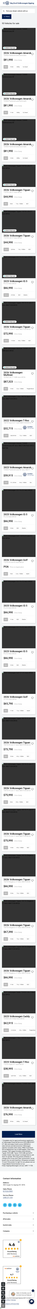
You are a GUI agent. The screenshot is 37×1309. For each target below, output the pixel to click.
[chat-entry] (31, 1301)
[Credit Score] (3, 1284)
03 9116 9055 (8, 1191)
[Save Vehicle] (32, 54)
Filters (8, 16)
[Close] (3, 1306)
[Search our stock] (3, 1293)
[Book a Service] (3, 1297)
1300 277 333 (8, 1197)
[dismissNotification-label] (33, 1290)
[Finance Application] (3, 1288)
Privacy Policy (6, 1300)
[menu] (4, 3)
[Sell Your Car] (3, 1301)
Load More (18, 1134)
